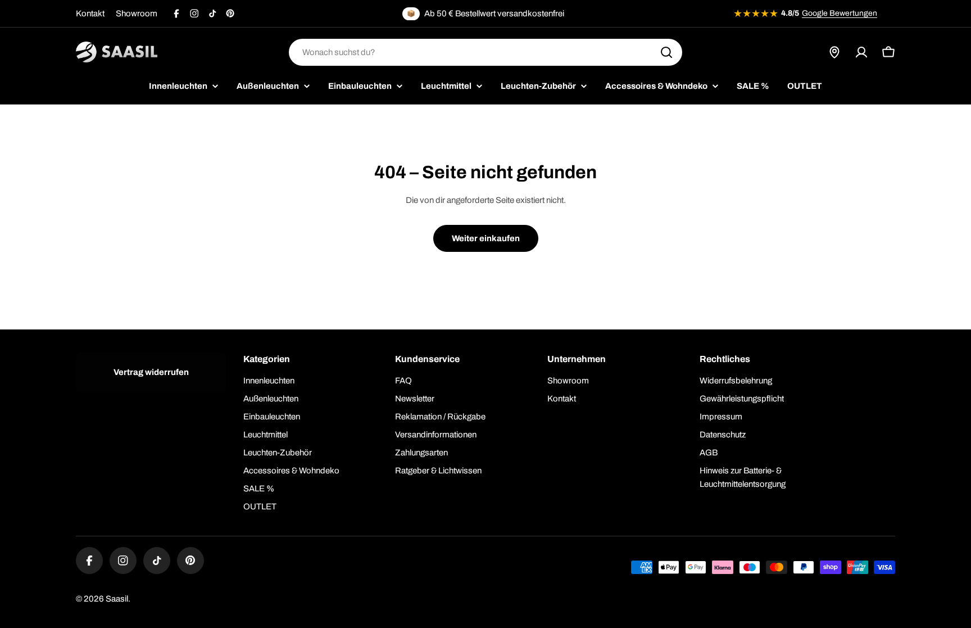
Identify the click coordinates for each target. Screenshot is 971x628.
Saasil (117, 598)
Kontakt (90, 13)
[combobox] (485, 52)
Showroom (136, 13)
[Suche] (666, 52)
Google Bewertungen (839, 13)
